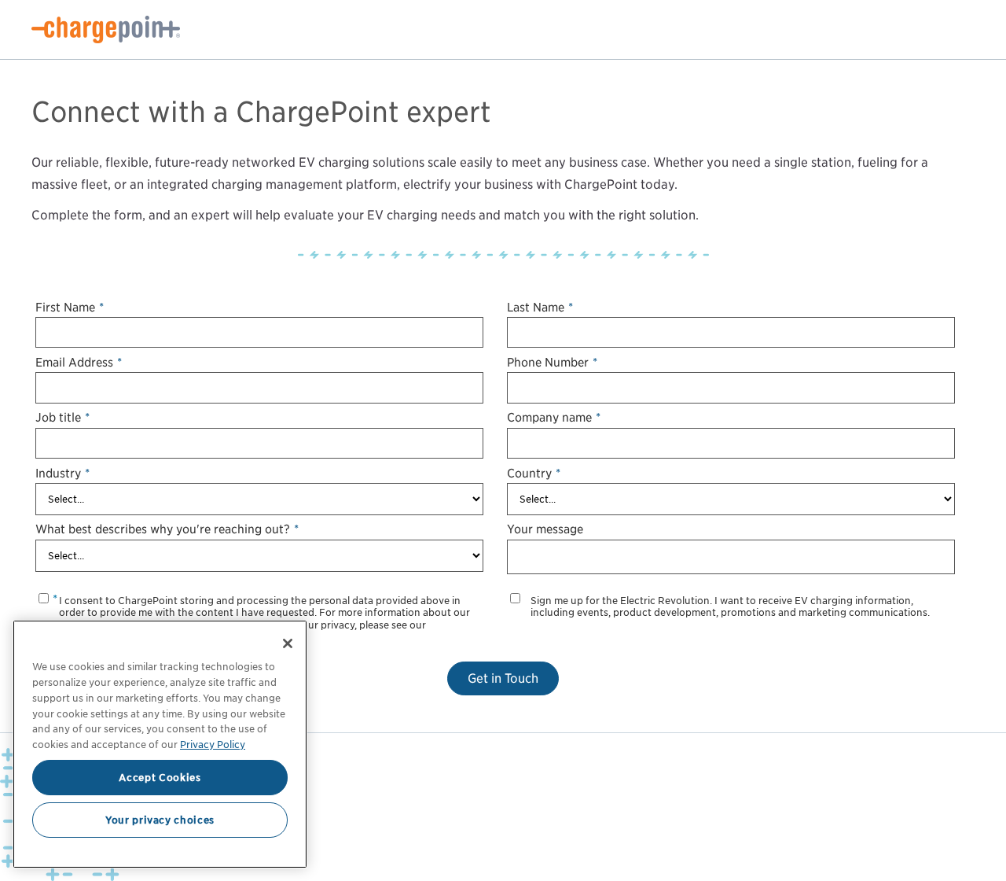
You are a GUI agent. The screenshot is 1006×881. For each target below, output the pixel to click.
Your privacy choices (160, 819)
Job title (62, 417)
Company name (553, 417)
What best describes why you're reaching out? (167, 529)
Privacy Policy (212, 743)
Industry (62, 473)
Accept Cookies (159, 777)
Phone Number (552, 362)
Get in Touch (503, 678)
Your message (545, 529)
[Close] (287, 643)
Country (533, 473)
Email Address (78, 362)
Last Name (540, 307)
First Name (69, 307)
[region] (160, 744)
